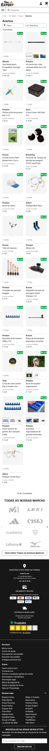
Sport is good (31, 714)
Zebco (29, 202)
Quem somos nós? (10, 668)
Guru (28, 109)
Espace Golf (7, 708)
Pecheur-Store (31, 702)
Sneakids (29, 711)
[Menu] (3, 10)
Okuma (5, 61)
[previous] (1, 527)
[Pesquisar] (8, 10)
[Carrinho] (47, 3)
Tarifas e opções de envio (12, 685)
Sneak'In (29, 708)
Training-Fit (30, 717)
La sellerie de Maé (9, 722)
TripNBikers (30, 719)
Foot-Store (6, 711)
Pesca (20, 16)
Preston (29, 61)
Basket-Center (8, 697)
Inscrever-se (24, 746)
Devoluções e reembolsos (13, 676)
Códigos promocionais (11, 659)
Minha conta (7, 648)
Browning (30, 154)
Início (4, 16)
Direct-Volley (7, 705)
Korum (5, 154)
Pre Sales (12, 16)
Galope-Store (7, 714)
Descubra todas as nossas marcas (24, 553)
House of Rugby (9, 719)
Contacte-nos (24, 573)
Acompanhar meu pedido (12, 654)
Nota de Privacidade (10, 688)
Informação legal (9, 679)
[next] (47, 527)
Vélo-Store (29, 722)
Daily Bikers (7, 700)
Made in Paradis (32, 697)
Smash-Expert (31, 705)
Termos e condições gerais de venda (17, 673)
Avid (4, 380)
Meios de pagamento (11, 682)
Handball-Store (8, 717)
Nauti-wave (30, 700)
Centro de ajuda (8, 651)
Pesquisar (15, 10)
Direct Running (8, 702)
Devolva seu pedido (24, 618)
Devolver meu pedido (11, 656)
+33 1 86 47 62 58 (24, 581)
